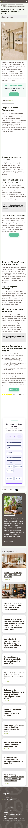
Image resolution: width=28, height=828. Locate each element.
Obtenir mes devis (14, 94)
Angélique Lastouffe (9, 515)
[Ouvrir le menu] (26, 1)
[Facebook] (14, 490)
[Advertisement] (14, 139)
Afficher (11, 100)
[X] (17, 490)
